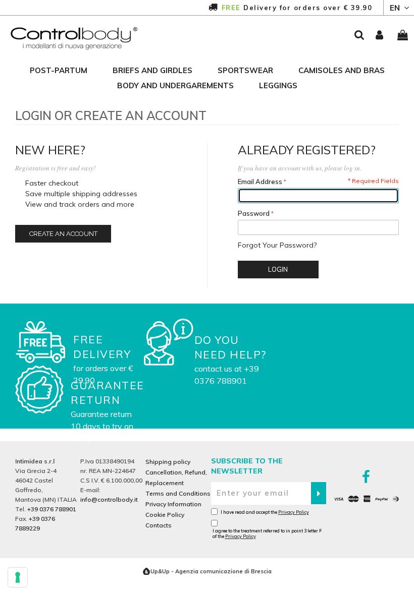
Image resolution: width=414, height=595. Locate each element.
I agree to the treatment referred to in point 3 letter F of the (267, 533)
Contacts (158, 525)
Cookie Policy (164, 514)
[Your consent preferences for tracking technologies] (17, 577)
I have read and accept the (265, 512)
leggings (278, 85)
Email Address (260, 181)
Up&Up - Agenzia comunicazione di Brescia (211, 571)
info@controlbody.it (109, 499)
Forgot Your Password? (277, 245)
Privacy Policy (293, 512)
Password (254, 213)
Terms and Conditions (178, 493)
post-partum (58, 70)
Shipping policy (167, 461)
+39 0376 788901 (51, 509)
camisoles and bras (341, 70)
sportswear (245, 70)
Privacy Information (173, 504)
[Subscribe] (318, 493)
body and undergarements (175, 85)
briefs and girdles (152, 70)
